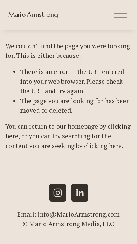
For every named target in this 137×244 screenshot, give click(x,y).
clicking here (103, 146)
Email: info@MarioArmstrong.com (68, 214)
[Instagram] (57, 193)
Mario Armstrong (33, 15)
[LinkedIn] (79, 193)
